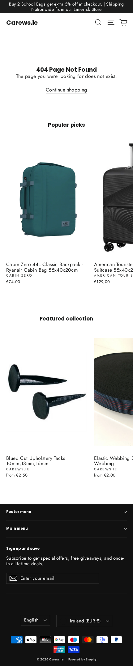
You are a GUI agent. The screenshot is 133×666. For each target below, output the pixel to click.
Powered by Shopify (82, 659)
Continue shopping (66, 89)
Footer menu (18, 511)
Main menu (17, 528)
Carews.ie (22, 22)
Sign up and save (23, 548)
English (31, 620)
